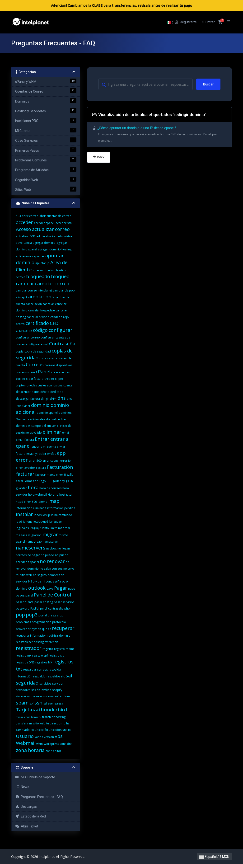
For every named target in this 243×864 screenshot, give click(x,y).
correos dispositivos (58, 365)
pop (20, 614)
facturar (25, 474)
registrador (29, 648)
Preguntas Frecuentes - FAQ (41, 797)
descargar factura (28, 399)
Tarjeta (24, 709)
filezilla (68, 475)
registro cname (64, 649)
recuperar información (31, 636)
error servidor (25, 468)
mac (61, 528)
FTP (49, 481)
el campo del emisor (42, 426)
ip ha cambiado (61, 515)
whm (39, 744)
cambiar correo (52, 283)
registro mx (23, 655)
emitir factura (25, 440)
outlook (37, 588)
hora (33, 487)
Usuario (25, 736)
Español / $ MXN (216, 857)
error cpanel (50, 461)
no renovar (52, 561)
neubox (51, 548)
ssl (45, 703)
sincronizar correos (29, 696)
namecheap (34, 542)
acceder (24, 222)
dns (61, 398)
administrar (65, 236)
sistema (48, 696)
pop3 (31, 614)
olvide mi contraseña (47, 581)
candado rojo (59, 317)
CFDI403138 (24, 331)
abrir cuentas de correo (55, 216)
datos (35, 392)
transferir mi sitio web (30, 723)
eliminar (52, 432)
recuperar (63, 628)
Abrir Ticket (28, 826)
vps (59, 736)
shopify (57, 690)
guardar (21, 488)
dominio (40, 405)
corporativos (48, 358)
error (22, 460)
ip (48, 515)
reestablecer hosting (30, 642)
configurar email (37, 344)
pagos (20, 595)
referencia (51, 642)
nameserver (51, 542)
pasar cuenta (24, 602)
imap (54, 501)
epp (61, 453)
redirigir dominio (58, 636)
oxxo (50, 589)
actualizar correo (51, 229)
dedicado (56, 392)
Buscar (208, 84)
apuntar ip (42, 263)
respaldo (39, 676)
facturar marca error (49, 475)
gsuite (70, 481)
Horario (53, 495)
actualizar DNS (25, 236)
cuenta (67, 385)
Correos (35, 364)
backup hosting (56, 270)
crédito (49, 379)
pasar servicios (64, 602)
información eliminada (31, 508)
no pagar (34, 555)
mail (67, 528)
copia (19, 351)
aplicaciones (24, 256)
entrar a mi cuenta (44, 447)
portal (42, 615)
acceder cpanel (44, 223)
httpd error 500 (26, 502)
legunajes (22, 528)
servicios (45, 683)
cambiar (25, 283)
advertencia (24, 243)
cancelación (34, 304)
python (36, 629)
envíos (51, 454)
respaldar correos (35, 669)
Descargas (28, 806)
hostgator (66, 495)
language (55, 522)
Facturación (60, 467)
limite (53, 528)
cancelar (48, 304)
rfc (63, 676)
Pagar (60, 588)
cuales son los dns (50, 385)
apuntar (39, 256)
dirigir (45, 399)
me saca (21, 535)
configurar (60, 330)
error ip (65, 461)
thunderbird (53, 709)
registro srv (56, 655)
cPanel (43, 371)
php (67, 608)
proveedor (23, 629)
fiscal (19, 481)
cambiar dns (40, 296)
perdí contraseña (51, 608)
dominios (65, 413)
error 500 (35, 461)
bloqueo (60, 276)
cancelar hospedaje (41, 310)
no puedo (47, 555)
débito (44, 392)
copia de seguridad (37, 351)
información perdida (61, 508)
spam (22, 703)
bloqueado (38, 276)
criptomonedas (26, 385)
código (40, 330)
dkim (53, 399)
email (66, 433)
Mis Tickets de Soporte (37, 777)
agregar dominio (44, 243)
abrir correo (30, 216)
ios (44, 515)
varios (39, 737)
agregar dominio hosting (54, 249)
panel (29, 595)
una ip (66, 730)
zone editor (53, 751)
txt (32, 730)
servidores (23, 690)
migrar (50, 534)
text (35, 710)
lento (45, 528)
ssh (38, 703)
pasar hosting (43, 602)
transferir (36, 717)
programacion (41, 622)
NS (30, 581)
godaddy (58, 481)
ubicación (41, 730)
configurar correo (28, 337)
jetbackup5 (40, 522)
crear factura (34, 379)
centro (20, 324)
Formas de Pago (35, 481)
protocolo (59, 622)
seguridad (27, 683)
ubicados (55, 730)
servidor (58, 683)
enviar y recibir (36, 454)
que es (46, 629)
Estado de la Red (32, 816)
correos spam (25, 372)
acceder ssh (64, 223)
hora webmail (37, 495)
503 (18, 216)
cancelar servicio (38, 317)
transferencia (23, 717)
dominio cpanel (47, 413)
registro (47, 649)
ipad (19, 522)
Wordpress (51, 744)
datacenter (23, 392)
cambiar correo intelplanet (34, 290)
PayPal (34, 608)
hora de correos (50, 488)
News (24, 787)
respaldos (53, 676)
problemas (23, 622)
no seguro (40, 575)
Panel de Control (52, 595)
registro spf (40, 655)
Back (100, 157)
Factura (41, 468)
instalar (24, 514)
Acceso (23, 229)
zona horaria (30, 750)
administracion (46, 236)
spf (31, 703)
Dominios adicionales (30, 419)
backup (40, 270)
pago (71, 589)
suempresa (55, 703)
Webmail (25, 743)
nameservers (30, 548)
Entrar (42, 439)
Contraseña (62, 343)
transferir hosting (53, 717)
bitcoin (20, 277)
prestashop (55, 615)
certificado (37, 323)
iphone (28, 522)
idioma (42, 502)
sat (69, 675)
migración (35, 535)
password (22, 608)
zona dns (66, 744)
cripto (59, 379)
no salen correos (51, 569)
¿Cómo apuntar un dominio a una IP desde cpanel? (156, 134)
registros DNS (25, 662)
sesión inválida (41, 690)
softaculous (62, 696)
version (49, 737)
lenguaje (35, 528)
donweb (51, 419)
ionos (38, 515)
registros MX (43, 662)
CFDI (55, 323)
